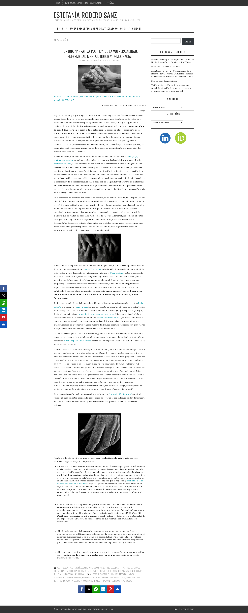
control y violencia (62, 163)
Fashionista (177, 609)
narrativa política (133, 577)
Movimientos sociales (134, 571)
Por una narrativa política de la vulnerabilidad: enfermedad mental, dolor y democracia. (100, 53)
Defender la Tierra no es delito (166, 66)
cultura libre (113, 574)
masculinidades (119, 577)
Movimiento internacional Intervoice (96, 314)
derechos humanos (126, 574)
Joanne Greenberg (92, 269)
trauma (117, 580)
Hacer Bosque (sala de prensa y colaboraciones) (84, 2)
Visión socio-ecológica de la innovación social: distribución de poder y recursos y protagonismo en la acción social (171, 88)
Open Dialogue (117, 273)
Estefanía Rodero (99, 60)
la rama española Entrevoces (77, 340)
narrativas (58, 580)
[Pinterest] (110, 589)
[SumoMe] (117, 589)
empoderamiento (60, 577)
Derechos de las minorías (115, 567)
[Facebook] (81, 589)
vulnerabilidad (126, 580)
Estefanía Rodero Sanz (85, 15)
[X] (88, 589)
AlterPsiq (93, 574)
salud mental (108, 580)
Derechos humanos (132, 567)
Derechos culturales (97, 567)
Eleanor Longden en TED (109, 317)
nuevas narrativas (69, 580)
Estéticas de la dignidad (87, 571)
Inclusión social (103, 571)
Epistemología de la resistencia (65, 571)
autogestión (102, 574)
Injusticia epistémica (117, 571)
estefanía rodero (88, 577)
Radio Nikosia (81, 307)
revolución (98, 580)
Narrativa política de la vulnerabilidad (69, 574)
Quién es (110, 2)
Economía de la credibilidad (164, 81)
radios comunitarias (85, 580)
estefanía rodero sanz (104, 577)
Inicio (58, 2)
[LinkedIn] (103, 589)
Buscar (188, 41)
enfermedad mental (74, 577)
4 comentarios (114, 60)
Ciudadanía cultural (80, 567)
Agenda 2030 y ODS (64, 567)
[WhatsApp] (96, 589)
